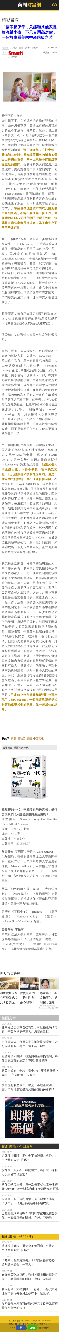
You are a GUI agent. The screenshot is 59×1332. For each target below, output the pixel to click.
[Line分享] (33, 1327)
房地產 (21, 738)
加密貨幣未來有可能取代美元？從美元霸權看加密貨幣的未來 (9, 998)
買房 (13, 738)
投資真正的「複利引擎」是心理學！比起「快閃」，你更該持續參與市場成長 (29, 998)
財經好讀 (13, 56)
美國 (29, 738)
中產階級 (38, 738)
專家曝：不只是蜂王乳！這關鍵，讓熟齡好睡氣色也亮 (49, 998)
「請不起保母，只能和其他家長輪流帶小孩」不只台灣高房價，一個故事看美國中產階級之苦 (29, 32)
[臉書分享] (22, 1327)
